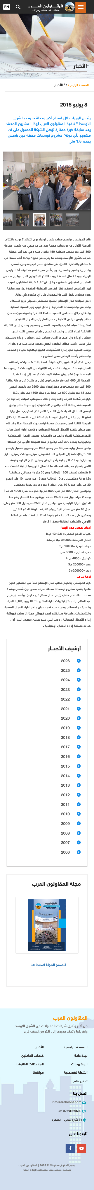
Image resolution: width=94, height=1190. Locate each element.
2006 (65, 852)
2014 (65, 776)
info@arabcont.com (66, 1102)
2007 (65, 843)
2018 (65, 738)
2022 (65, 699)
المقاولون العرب (70, 1018)
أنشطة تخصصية (75, 1073)
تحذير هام (80, 1081)
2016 (65, 757)
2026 (65, 661)
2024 (65, 680)
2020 (65, 718)
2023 (65, 690)
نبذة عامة (80, 1056)
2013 (65, 785)
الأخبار (39, 1047)
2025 (65, 671)
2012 (65, 795)
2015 (65, 766)
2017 (65, 747)
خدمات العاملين (32, 1056)
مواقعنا (38, 1073)
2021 (65, 709)
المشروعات (79, 1065)
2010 (65, 814)
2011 (65, 805)
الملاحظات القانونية (30, 1065)
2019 (65, 728)
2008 (65, 833)
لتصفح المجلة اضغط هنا (48, 965)
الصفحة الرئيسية (78, 85)
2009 (65, 824)
